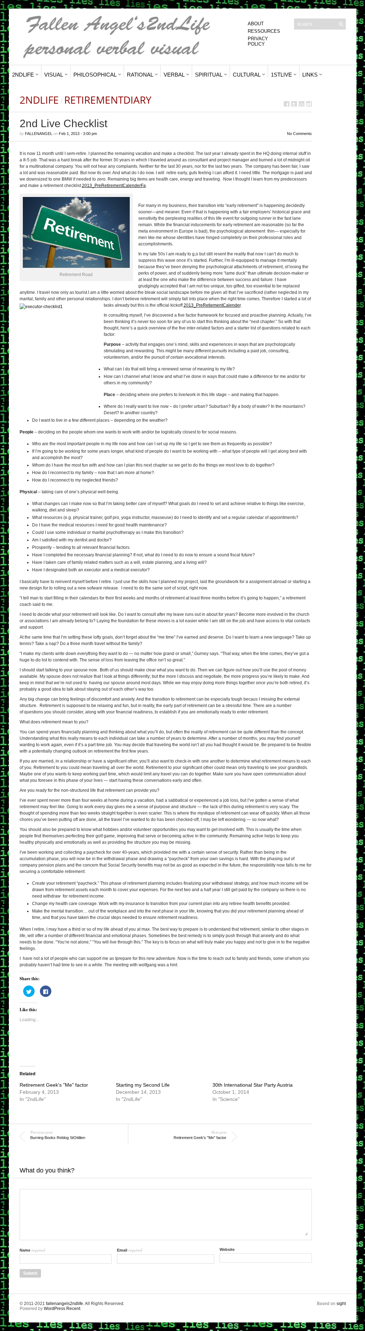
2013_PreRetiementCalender (212, 305)
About (256, 23)
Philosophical (95, 75)
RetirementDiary (107, 99)
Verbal (174, 75)
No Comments (299, 133)
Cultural (247, 75)
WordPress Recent (62, 1308)
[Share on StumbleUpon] (309, 103)
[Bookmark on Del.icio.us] (301, 103)
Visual (53, 75)
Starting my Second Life (143, 1085)
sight (341, 1303)
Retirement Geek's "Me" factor (54, 1085)
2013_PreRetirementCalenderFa (114, 185)
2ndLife (23, 75)
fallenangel (38, 133)
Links (310, 75)
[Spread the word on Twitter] (294, 103)
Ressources (264, 31)
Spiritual (208, 75)
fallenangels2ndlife (64, 1303)
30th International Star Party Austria (252, 1085)
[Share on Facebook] (286, 103)
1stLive (281, 75)
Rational (140, 75)
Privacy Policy (258, 41)
